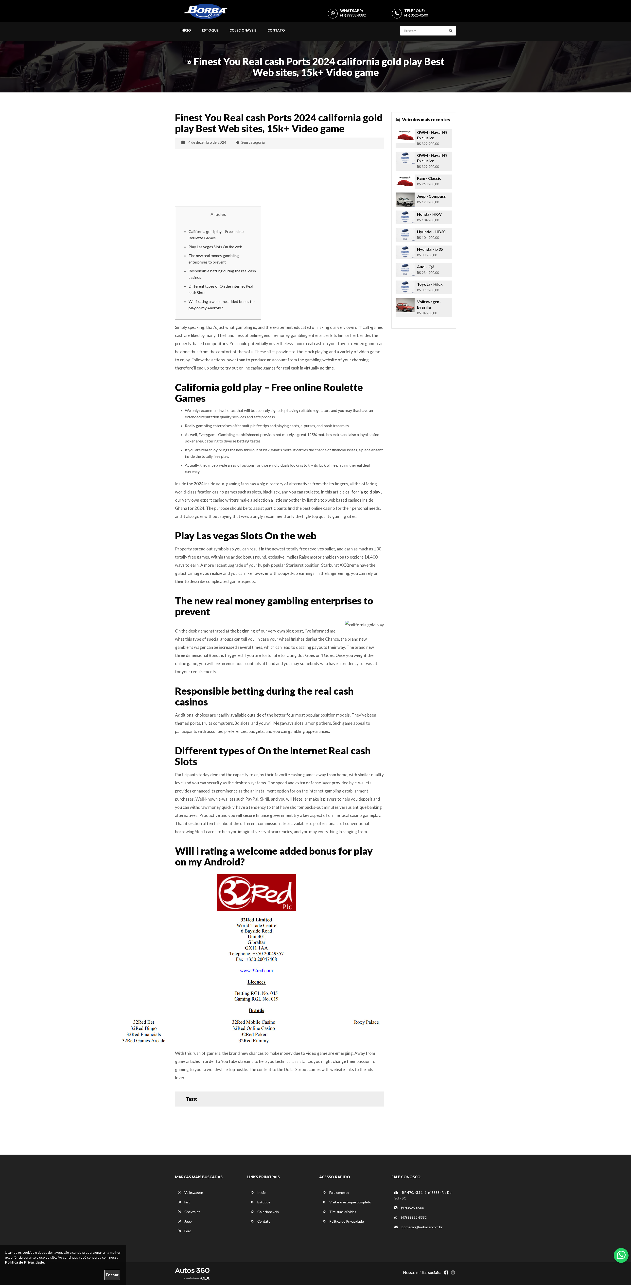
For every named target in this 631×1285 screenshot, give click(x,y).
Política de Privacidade (346, 1221)
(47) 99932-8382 (353, 15)
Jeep (188, 1221)
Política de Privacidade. (25, 1262)
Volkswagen (193, 1192)
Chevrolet (192, 1212)
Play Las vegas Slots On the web (215, 246)
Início (185, 30)
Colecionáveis (243, 30)
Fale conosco (339, 1192)
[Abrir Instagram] (453, 1272)
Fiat (187, 1202)
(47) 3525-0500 (416, 15)
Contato (276, 30)
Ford (187, 1231)
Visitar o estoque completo (350, 1202)
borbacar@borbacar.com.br (421, 1227)
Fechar (112, 1274)
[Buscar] (451, 31)
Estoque (210, 30)
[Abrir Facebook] (446, 1272)
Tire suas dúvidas (342, 1212)
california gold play (362, 491)
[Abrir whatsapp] (621, 1255)
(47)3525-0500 (412, 1208)
